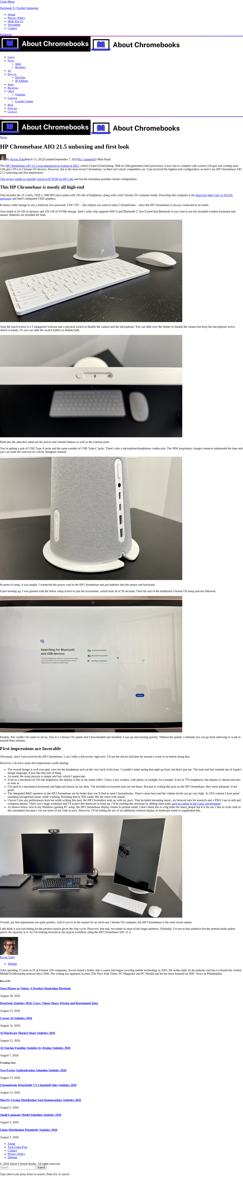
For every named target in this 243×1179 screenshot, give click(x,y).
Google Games (24, 101)
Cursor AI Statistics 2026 (16, 1018)
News (11, 60)
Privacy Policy (16, 18)
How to (12, 74)
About (11, 14)
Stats (18, 63)
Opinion (20, 94)
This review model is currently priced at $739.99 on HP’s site (36, 179)
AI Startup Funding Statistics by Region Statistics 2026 (35, 1048)
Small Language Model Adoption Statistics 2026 (30, 1114)
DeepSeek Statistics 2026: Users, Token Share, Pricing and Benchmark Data (49, 1003)
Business (13, 87)
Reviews (20, 67)
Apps (11, 84)
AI (9, 70)
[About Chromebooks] (90, 50)
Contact (12, 28)
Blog (10, 104)
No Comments (86, 159)
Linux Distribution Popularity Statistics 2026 (28, 1129)
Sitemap (12, 1157)
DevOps (20, 77)
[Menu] (1, 119)
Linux (11, 57)
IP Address (21, 80)
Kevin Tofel (17, 159)
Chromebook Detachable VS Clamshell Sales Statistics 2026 (38, 1085)
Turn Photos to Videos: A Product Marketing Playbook (35, 988)
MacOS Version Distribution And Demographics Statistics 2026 (40, 1100)
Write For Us (15, 21)
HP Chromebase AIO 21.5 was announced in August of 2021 (42, 165)
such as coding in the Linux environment (196, 803)
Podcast (12, 108)
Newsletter (14, 24)
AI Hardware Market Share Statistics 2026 (27, 1033)
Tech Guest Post (17, 1147)
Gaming (12, 98)
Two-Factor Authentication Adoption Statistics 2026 (33, 1070)
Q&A (11, 91)
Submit (41, 1167)
